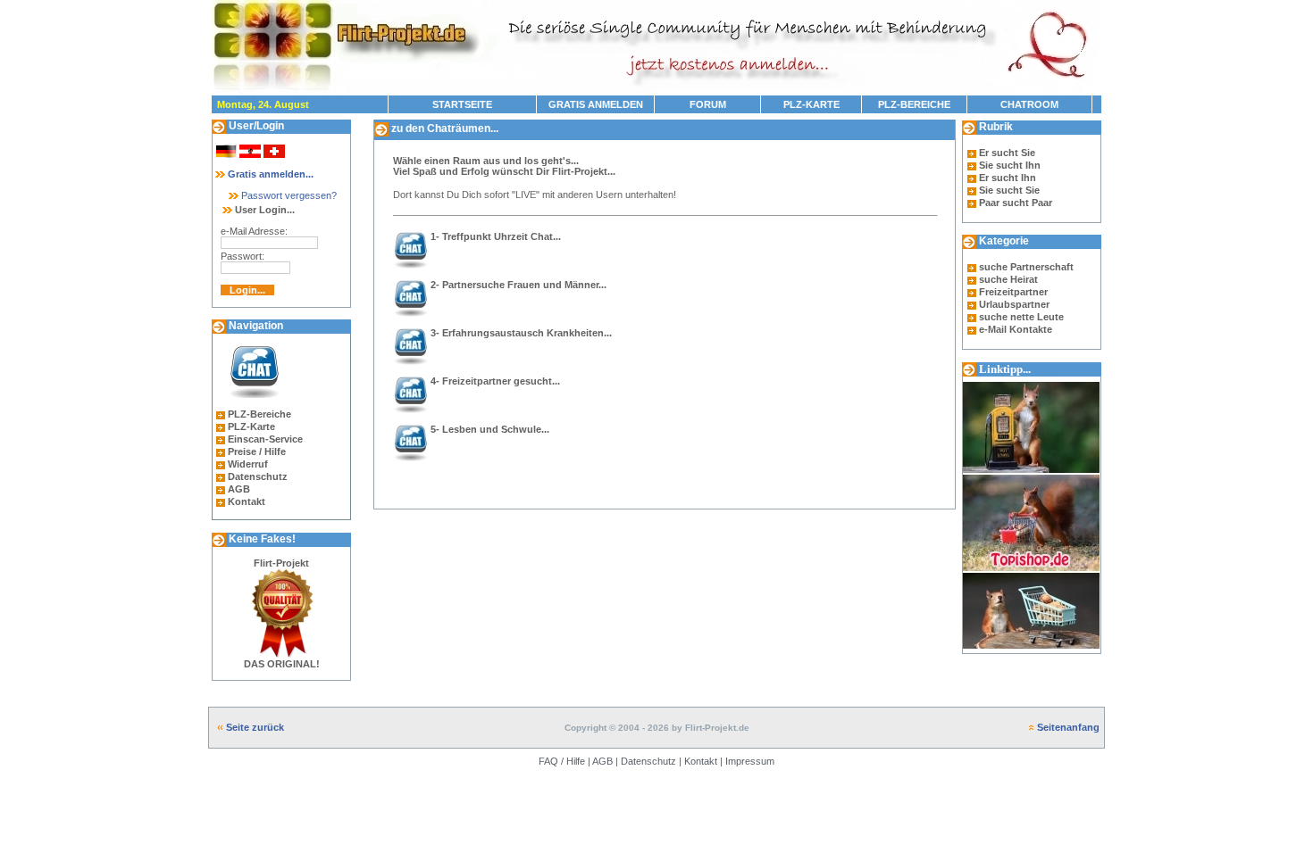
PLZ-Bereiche (259, 414)
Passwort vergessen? (287, 195)
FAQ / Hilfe (562, 761)
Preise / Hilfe (257, 451)
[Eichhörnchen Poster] (1031, 649)
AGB (239, 489)
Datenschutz (258, 476)
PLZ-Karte (251, 426)
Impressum (749, 761)
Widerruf (248, 464)
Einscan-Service (265, 439)
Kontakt (246, 501)
